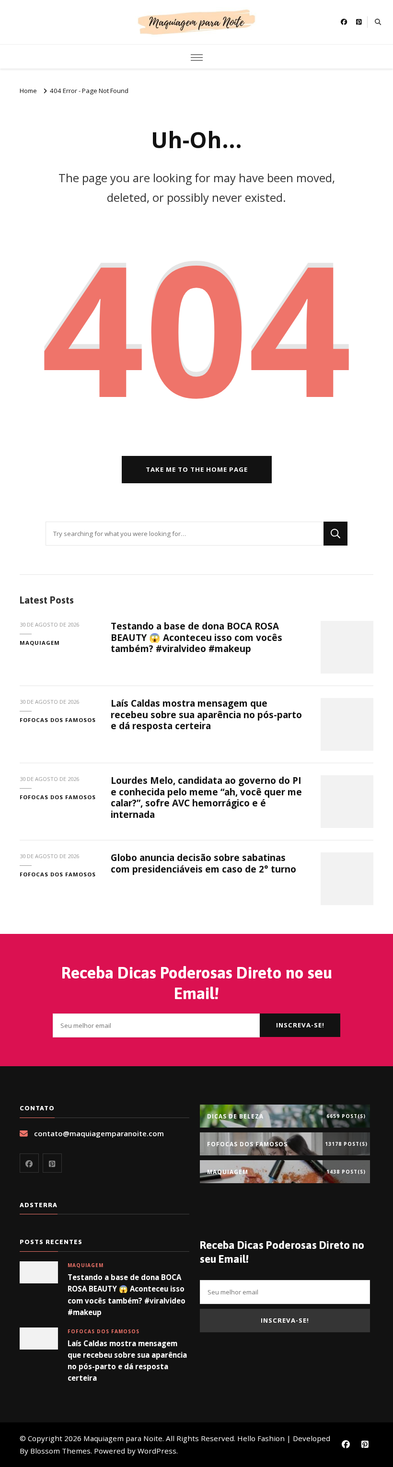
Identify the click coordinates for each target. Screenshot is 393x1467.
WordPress (157, 1450)
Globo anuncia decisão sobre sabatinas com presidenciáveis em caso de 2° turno (203, 863)
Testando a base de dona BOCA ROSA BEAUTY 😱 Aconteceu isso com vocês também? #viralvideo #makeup (196, 637)
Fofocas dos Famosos (58, 719)
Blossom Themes (60, 1450)
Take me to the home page (197, 469)
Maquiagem (40, 642)
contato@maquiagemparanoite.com (99, 1133)
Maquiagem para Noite (122, 1438)
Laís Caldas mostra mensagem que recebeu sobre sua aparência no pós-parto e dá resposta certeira (206, 714)
